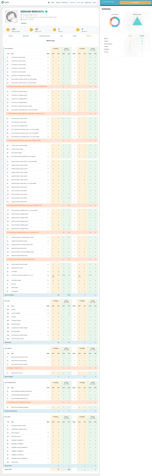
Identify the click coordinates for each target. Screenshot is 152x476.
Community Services (44, 36)
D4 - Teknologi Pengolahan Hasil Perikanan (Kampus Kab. (39, 17)
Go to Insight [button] (135, 2)
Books (74, 36)
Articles (10, 36)
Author (53, 2)
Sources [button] (73, 2)
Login (94, 2)
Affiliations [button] (65, 2)
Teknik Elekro (23, 23)
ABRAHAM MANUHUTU (32, 11)
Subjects (58, 2)
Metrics (89, 36)
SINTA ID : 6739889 (28, 19)
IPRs (61, 36)
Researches (26, 36)
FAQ (78, 2)
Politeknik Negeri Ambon (30, 15)
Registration (88, 2)
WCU (82, 2)
